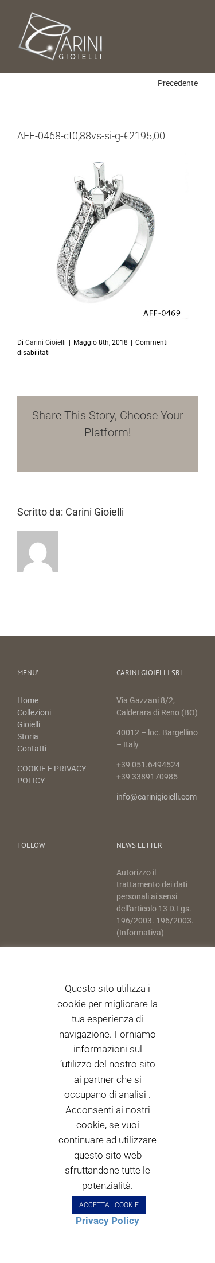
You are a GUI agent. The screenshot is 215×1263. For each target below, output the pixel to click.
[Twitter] (41, 874)
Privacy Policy (107, 1220)
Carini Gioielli (45, 342)
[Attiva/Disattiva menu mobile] (193, 17)
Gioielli (28, 724)
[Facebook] (22, 874)
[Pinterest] (79, 874)
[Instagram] (60, 874)
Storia (27, 736)
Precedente (178, 83)
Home (28, 700)
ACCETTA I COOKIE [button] (109, 1205)
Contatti (31, 748)
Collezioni (34, 712)
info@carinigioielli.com (156, 796)
